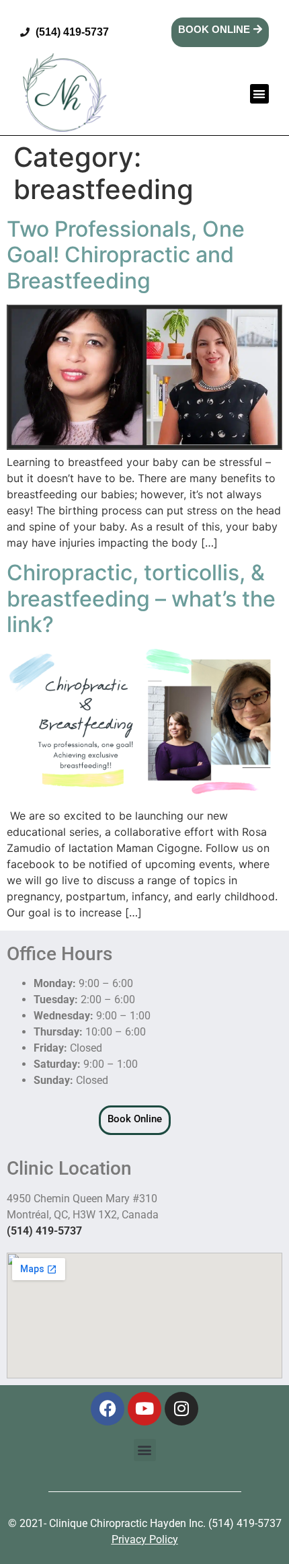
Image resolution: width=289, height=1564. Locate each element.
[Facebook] (107, 1408)
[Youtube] (144, 1408)
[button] (260, 94)
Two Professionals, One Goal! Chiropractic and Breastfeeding (126, 255)
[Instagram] (181, 1408)
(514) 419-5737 (44, 1230)
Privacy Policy (145, 1539)
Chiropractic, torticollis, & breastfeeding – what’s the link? (141, 598)
